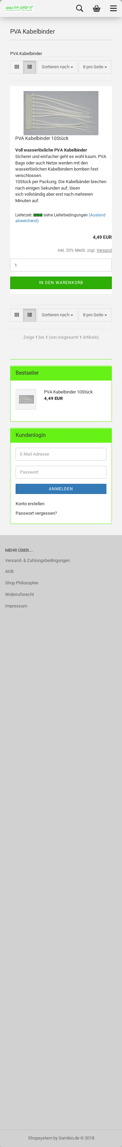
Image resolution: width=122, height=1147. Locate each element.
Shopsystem (40, 1138)
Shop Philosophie (21, 582)
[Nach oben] (103, 1137)
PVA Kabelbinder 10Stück (41, 138)
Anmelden (61, 489)
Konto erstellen (30, 503)
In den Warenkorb (61, 282)
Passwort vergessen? (36, 513)
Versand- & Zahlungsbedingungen (37, 560)
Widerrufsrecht (19, 594)
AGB (9, 571)
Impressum (16, 605)
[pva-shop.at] (17, 8)
